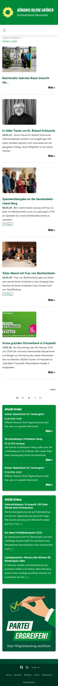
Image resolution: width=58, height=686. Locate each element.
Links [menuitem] (34, 667)
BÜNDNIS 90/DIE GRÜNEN (35, 10)
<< (17, 398)
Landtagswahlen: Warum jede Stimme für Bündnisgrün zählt (28, 559)
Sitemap (27, 674)
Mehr (50, 87)
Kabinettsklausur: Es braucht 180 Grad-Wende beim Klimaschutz (26, 506)
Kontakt (17, 674)
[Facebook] (22, 667)
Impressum (47, 674)
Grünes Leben (9, 41)
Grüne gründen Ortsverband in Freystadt (29, 343)
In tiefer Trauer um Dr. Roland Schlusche (28, 131)
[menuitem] (8, 675)
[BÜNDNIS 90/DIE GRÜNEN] (7, 12)
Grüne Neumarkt (11, 38)
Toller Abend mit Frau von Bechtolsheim (28, 273)
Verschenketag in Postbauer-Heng (23, 439)
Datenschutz (29, 682)
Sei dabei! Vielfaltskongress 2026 (23, 532)
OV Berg (7, 224)
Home (8, 674)
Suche (36, 674)
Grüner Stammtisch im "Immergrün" (25, 414)
